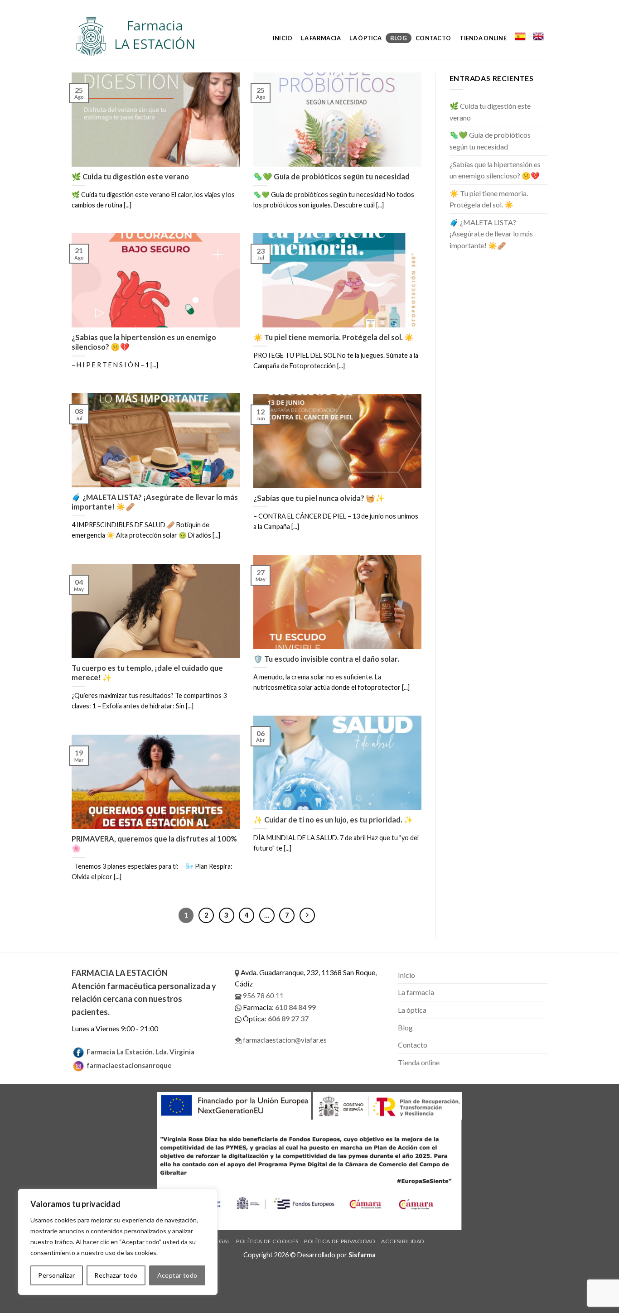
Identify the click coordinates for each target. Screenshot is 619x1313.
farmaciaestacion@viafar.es (284, 1040)
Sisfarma (362, 1255)
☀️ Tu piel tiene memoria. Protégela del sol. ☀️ (489, 199)
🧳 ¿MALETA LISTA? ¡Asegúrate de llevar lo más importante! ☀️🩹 (491, 234)
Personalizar (56, 1275)
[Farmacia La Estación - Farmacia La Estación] (145, 36)
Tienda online (482, 38)
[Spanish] (520, 36)
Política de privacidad (339, 1241)
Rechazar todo (115, 1275)
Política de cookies (267, 1241)
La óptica (365, 38)
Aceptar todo (177, 1275)
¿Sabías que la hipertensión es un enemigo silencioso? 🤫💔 (495, 170)
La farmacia (321, 38)
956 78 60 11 (263, 995)
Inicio (283, 38)
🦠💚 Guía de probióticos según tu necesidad (490, 140)
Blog (398, 38)
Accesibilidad (403, 1241)
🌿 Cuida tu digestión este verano (490, 111)
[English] (538, 36)
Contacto (433, 38)
